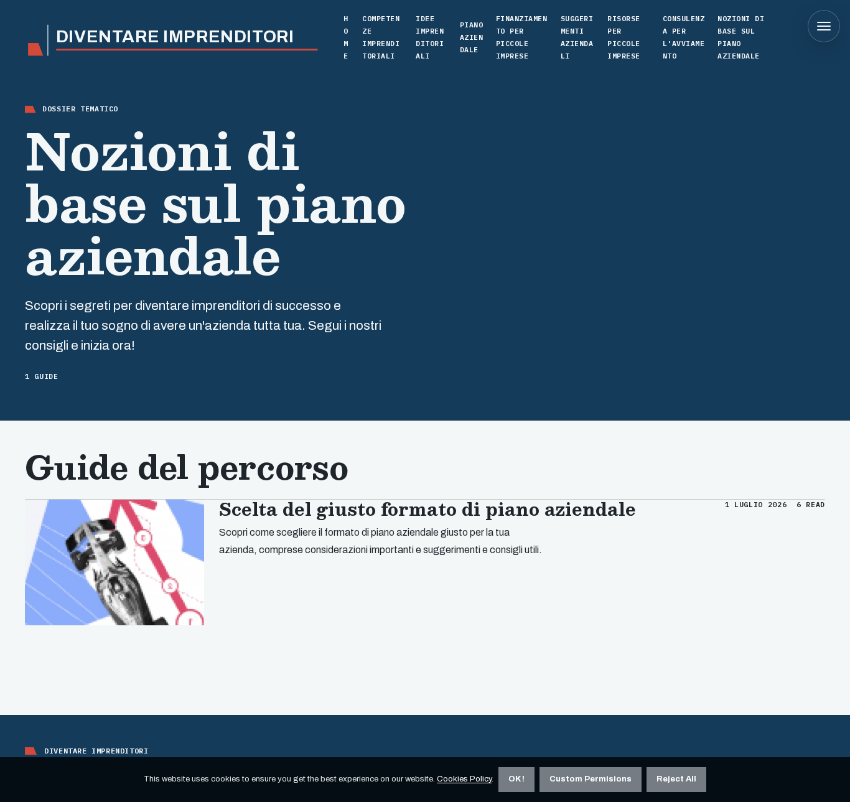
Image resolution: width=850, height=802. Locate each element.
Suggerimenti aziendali (577, 37)
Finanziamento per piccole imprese (522, 37)
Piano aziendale (471, 37)
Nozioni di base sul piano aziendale (740, 37)
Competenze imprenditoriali (380, 37)
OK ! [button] (516, 779)
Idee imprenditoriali (430, 37)
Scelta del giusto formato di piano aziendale (427, 508)
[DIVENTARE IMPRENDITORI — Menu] (824, 26)
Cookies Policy (464, 779)
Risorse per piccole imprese (623, 37)
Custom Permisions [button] (590, 779)
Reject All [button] (676, 779)
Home (345, 37)
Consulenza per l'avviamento (684, 37)
